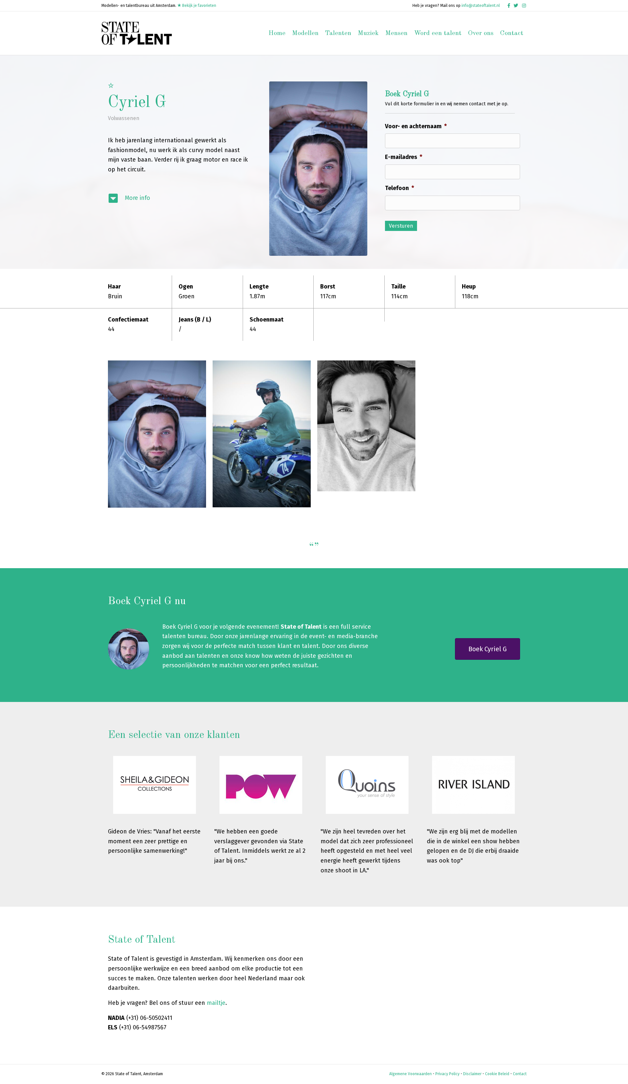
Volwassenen (123, 118)
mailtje (216, 1002)
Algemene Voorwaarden (410, 1074)
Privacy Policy (447, 1074)
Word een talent (438, 33)
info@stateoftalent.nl (481, 5)
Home (277, 33)
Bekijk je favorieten (198, 5)
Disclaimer (472, 1074)
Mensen (396, 33)
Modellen (305, 33)
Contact (511, 33)
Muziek (368, 33)
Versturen (401, 226)
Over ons (481, 33)
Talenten (338, 33)
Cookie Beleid (497, 1074)
